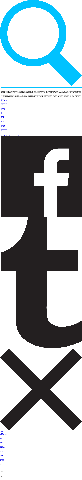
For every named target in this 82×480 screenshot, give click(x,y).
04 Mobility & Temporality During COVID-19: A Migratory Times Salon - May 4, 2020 (10, 135)
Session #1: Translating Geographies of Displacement (5, 468)
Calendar (2, 130)
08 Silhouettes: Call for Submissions (3, 465)
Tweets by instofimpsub (2, 479)
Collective (2, 432)
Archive (2, 431)
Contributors (2, 99)
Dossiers (2, 433)
